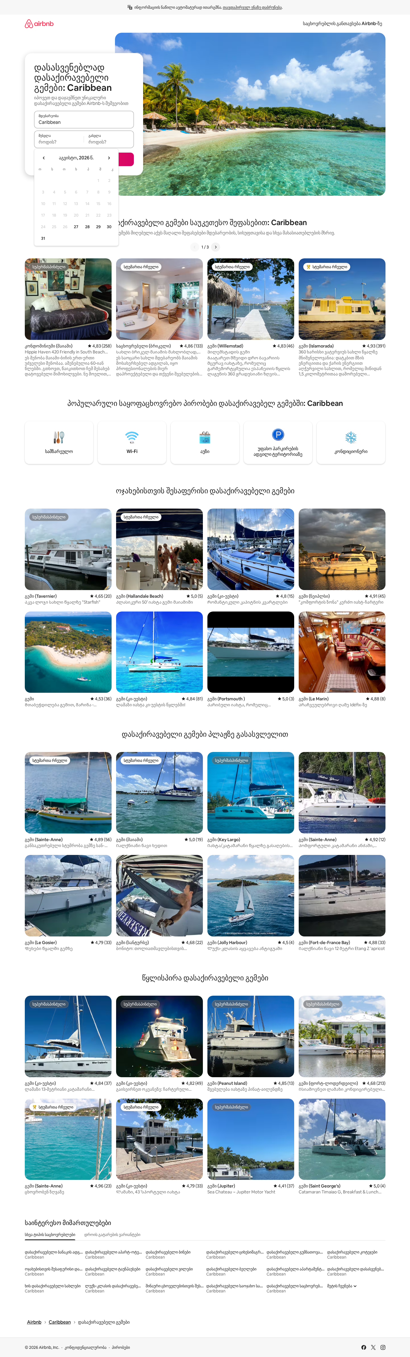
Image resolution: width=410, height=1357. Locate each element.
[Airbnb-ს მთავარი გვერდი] (39, 23)
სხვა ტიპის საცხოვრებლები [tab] (50, 1234)
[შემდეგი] (215, 247)
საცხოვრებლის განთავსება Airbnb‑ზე (342, 24)
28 (87, 226)
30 (109, 226)
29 (98, 226)
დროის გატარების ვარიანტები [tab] (112, 1234)
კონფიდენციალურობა (86, 1347)
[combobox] (84, 122)
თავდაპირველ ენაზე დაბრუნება (252, 7)
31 (43, 238)
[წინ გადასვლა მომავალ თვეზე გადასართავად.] (108, 158)
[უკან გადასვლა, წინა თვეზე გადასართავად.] (44, 158)
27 (76, 226)
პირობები (121, 1347)
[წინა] (194, 247)
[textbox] (59, 141)
